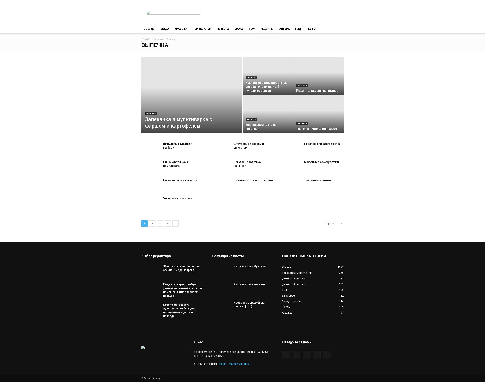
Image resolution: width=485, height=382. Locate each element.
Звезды (149, 29)
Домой (145, 39)
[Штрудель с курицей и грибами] (150, 148)
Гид (298, 29)
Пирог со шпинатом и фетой (322, 143)
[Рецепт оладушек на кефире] (318, 76)
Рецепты (266, 29)
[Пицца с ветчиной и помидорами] (150, 166)
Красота (180, 29)
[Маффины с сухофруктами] (291, 166)
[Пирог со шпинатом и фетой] (291, 148)
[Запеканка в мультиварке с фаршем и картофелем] (191, 101)
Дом (251, 29)
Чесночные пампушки (177, 198)
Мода (164, 29)
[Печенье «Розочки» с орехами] (221, 185)
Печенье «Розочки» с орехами (253, 180)
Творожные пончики (317, 180)
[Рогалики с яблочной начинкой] (221, 166)
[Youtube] (327, 354)
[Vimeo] (306, 354)
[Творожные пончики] (291, 185)
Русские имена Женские (249, 284)
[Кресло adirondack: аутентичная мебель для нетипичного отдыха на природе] (150, 309)
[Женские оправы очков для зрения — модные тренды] (150, 271)
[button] (339, 29)
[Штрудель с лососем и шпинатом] (221, 148)
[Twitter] (296, 354)
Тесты (311, 29)
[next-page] (175, 223)
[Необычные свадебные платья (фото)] (221, 307)
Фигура (284, 29)
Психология (202, 29)
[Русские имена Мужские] (221, 271)
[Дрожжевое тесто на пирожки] (268, 114)
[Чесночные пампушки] (150, 203)
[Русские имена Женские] (221, 289)
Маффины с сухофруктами (321, 162)
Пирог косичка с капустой (180, 180)
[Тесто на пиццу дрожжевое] (318, 114)
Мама (238, 29)
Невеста (223, 29)
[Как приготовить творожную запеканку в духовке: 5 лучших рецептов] (268, 76)
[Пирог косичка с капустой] (150, 185)
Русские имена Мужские (250, 266)
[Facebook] (286, 354)
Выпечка (151, 113)
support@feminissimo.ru (234, 364)
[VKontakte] (317, 354)
